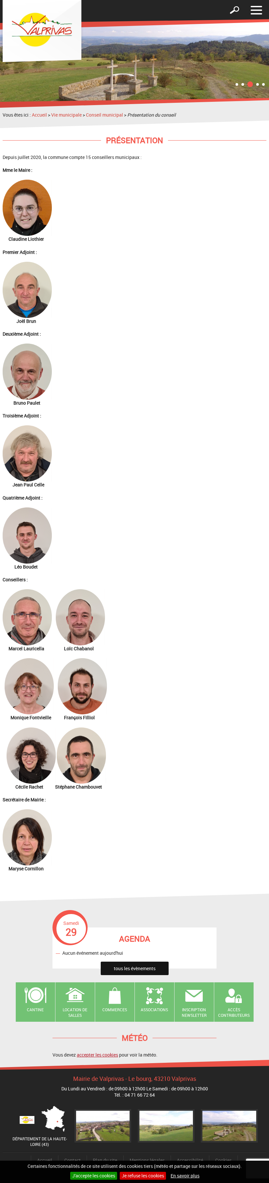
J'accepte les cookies (93, 1175)
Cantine (35, 1009)
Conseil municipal (104, 115)
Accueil (39, 115)
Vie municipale (66, 115)
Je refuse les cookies (143, 1175)
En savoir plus (185, 1175)
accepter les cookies (97, 1055)
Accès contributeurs (234, 1012)
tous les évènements (134, 968)
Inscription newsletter (194, 1012)
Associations (154, 1009)
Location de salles (75, 1012)
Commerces (114, 1009)
